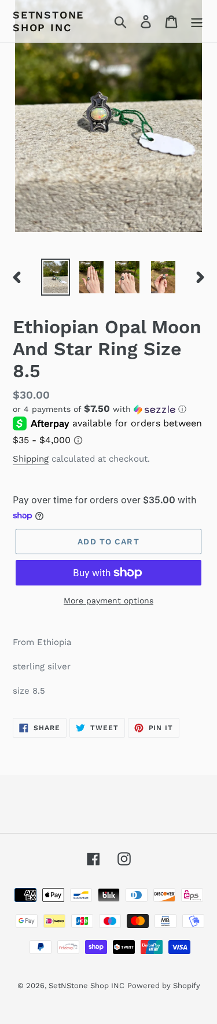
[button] (108, 409)
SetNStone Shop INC (48, 21)
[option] (55, 277)
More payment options (108, 600)
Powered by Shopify (163, 985)
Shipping (31, 459)
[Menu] (196, 21)
